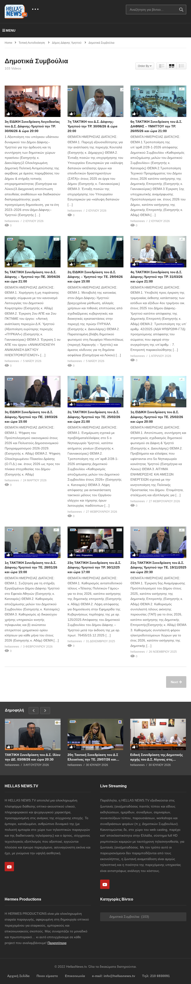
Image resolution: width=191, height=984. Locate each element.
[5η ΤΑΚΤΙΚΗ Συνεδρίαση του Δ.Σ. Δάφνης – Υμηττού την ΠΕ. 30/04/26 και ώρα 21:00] (33, 251)
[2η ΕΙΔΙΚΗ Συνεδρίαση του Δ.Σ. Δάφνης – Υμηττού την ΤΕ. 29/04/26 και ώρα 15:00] (95, 251)
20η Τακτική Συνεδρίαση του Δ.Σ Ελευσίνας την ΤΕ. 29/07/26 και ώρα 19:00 (93, 757)
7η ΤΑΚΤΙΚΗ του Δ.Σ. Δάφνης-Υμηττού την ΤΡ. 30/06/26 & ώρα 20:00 (92, 126)
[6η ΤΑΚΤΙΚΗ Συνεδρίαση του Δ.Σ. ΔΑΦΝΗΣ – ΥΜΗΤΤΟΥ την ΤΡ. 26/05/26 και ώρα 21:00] (158, 101)
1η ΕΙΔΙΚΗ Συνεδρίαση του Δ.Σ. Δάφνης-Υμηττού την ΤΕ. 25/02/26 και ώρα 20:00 (156, 416)
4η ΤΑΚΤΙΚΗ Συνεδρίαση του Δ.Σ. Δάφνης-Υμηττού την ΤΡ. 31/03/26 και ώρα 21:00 (156, 276)
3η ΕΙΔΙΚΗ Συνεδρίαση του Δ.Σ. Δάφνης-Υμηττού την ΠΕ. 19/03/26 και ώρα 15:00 (31, 416)
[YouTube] (9, 866)
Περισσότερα (57, 943)
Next (175, 682)
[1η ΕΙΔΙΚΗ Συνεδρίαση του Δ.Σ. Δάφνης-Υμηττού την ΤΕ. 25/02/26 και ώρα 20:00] (158, 391)
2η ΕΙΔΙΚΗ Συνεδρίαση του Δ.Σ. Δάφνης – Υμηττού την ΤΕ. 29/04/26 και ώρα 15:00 (95, 276)
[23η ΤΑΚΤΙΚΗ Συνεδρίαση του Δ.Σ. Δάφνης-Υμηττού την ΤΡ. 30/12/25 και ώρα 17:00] (95, 542)
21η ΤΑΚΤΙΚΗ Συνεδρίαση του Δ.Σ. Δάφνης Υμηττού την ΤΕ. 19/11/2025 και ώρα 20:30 (158, 567)
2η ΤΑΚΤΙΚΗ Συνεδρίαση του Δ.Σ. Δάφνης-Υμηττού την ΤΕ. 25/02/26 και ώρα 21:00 (94, 416)
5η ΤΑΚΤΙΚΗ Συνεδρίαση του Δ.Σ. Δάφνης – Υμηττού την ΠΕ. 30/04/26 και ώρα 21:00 (32, 276)
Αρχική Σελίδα (18, 976)
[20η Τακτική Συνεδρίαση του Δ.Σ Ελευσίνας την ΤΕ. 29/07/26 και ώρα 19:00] (95, 734)
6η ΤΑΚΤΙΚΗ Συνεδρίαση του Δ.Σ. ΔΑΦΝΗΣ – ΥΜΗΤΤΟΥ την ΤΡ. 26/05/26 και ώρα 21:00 (156, 126)
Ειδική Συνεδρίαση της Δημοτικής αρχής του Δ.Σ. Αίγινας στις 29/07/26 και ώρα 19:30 (156, 757)
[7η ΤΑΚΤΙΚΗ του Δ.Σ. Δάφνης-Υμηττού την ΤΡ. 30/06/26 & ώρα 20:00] (95, 101)
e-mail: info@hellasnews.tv (113, 976)
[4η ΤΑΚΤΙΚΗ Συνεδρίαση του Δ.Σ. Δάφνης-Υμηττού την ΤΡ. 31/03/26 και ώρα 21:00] (158, 251)
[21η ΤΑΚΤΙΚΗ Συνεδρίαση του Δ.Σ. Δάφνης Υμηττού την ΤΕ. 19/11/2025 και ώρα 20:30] (158, 542)
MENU (10, 30)
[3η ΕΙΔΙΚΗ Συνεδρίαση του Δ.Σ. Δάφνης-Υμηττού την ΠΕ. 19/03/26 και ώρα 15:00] (33, 391)
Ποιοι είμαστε (47, 976)
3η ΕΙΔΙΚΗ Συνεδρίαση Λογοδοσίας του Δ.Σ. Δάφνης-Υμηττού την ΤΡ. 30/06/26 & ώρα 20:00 (32, 126)
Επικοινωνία (75, 976)
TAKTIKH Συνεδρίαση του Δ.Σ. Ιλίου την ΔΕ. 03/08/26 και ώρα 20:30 (32, 757)
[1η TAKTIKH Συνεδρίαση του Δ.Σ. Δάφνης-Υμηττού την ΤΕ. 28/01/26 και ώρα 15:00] (33, 542)
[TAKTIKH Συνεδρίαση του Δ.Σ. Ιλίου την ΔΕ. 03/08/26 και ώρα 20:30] (33, 734)
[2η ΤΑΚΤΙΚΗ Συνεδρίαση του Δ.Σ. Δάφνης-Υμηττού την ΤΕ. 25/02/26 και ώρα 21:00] (95, 391)
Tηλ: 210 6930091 (156, 976)
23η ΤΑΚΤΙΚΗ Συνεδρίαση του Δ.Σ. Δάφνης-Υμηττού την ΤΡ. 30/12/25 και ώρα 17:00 (94, 567)
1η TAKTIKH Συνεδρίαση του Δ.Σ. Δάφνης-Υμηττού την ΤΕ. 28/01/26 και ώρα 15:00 (31, 567)
